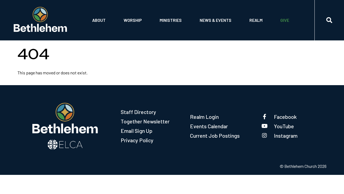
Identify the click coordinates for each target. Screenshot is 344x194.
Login (256, 15)
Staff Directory (138, 112)
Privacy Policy (137, 140)
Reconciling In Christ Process (229, 15)
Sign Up (257, 29)
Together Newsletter (145, 121)
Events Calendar (209, 126)
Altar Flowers (139, 29)
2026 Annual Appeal (300, 15)
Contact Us (104, 15)
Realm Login (204, 116)
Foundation (104, 29)
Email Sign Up (136, 130)
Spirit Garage (174, 29)
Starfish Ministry (178, 15)
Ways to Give (293, 29)
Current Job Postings (215, 135)
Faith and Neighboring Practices (231, 29)
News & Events (215, 20)
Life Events (135, 15)
